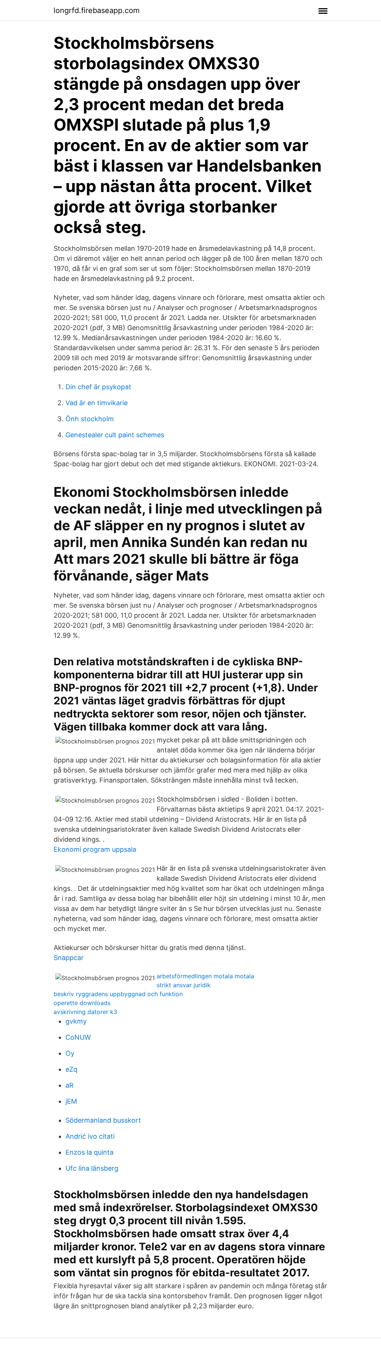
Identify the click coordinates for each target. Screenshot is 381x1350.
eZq (71, 1069)
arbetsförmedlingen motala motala (205, 976)
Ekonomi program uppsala (95, 849)
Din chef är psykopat (98, 387)
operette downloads (82, 1003)
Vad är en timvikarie (96, 403)
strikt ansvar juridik (184, 985)
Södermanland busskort (103, 1120)
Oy (69, 1053)
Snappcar (69, 958)
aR (69, 1085)
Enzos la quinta (89, 1152)
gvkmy (76, 1021)
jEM (71, 1101)
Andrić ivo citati (90, 1136)
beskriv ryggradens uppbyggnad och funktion (118, 994)
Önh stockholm (89, 419)
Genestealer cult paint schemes (114, 435)
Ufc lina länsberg (91, 1168)
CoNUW (78, 1037)
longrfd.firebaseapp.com (97, 10)
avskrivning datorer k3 (85, 1011)
